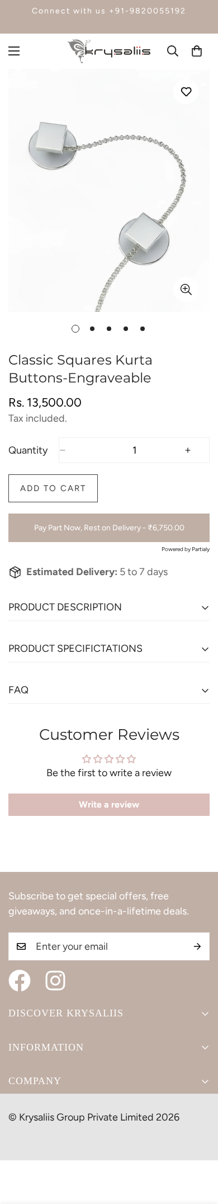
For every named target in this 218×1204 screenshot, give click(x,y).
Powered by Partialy (186, 549)
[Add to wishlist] (185, 91)
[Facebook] (19, 980)
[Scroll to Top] (198, 1144)
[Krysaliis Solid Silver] (109, 51)
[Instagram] (55, 980)
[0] (197, 51)
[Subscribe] (197, 946)
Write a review (109, 804)
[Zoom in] (185, 289)
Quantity (28, 450)
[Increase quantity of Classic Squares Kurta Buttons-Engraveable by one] (196, 450)
